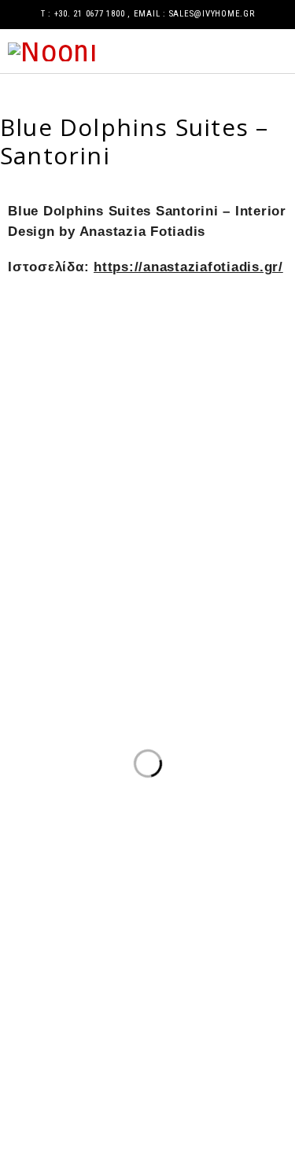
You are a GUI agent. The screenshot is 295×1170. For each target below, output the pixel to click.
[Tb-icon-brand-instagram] (62, 1088)
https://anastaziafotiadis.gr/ (188, 266)
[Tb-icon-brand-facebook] (19, 1088)
